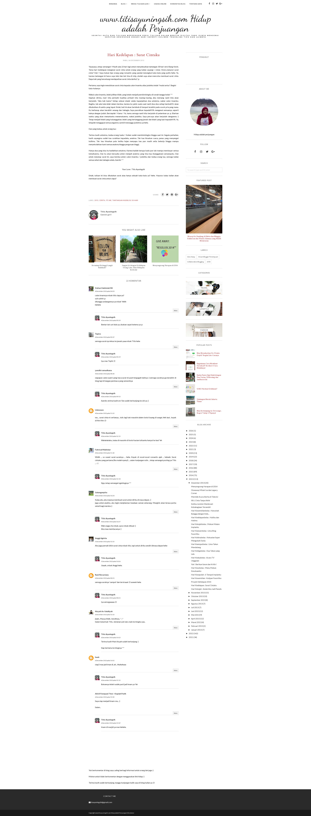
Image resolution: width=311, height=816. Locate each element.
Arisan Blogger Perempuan (208, 257)
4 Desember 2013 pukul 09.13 (111, 396)
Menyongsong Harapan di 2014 (204, 486)
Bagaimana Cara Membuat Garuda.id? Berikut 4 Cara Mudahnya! (207, 365)
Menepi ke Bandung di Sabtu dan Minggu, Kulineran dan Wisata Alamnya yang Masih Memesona (204, 238)
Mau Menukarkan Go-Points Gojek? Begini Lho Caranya (208, 354)
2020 (191, 453)
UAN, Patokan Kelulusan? (207, 389)
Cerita (102, 200)
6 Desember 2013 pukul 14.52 (104, 660)
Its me (109, 200)
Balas (175, 310)
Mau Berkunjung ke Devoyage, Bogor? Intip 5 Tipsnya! (209, 412)
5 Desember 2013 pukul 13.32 (104, 541)
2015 (191, 471)
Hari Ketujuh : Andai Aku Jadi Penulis (206, 589)
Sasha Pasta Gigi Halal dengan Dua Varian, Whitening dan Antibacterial (209, 377)
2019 (191, 456)
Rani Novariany (102, 575)
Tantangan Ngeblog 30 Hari (125, 200)
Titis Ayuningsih (108, 317)
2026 (191, 430)
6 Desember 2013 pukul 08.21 (111, 598)
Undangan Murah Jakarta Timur (207, 400)
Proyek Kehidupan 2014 (201, 582)
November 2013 (198, 592)
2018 (208, 262)
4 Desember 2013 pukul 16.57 (111, 522)
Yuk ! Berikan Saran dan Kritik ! (204, 564)
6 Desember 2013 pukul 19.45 (104, 697)
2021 (191, 449)
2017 (191, 464)
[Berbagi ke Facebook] (163, 195)
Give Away (191, 257)
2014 (191, 475)
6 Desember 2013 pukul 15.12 (111, 680)
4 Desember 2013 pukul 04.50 (104, 291)
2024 (191, 438)
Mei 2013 (195, 615)
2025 (191, 434)
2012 (191, 633)
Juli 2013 (195, 607)
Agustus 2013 (197, 603)
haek (97, 657)
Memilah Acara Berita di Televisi (204, 497)
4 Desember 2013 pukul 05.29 (111, 320)
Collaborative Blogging (195, 262)
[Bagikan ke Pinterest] (172, 195)
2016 (191, 468)
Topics (98, 334)
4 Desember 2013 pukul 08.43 (104, 374)
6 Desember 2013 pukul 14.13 (111, 637)
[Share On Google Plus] (176, 195)
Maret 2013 (196, 622)
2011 (191, 637)
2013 (96, 200)
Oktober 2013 (197, 596)
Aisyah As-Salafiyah (104, 611)
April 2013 (195, 618)
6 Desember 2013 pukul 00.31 (104, 578)
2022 (191, 445)
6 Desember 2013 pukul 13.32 (104, 614)
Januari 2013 (196, 630)
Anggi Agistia (101, 538)
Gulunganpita (101, 492)
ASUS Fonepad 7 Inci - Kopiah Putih (110, 693)
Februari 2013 (197, 626)
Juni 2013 (195, 611)
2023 (191, 442)
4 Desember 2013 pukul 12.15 (111, 436)
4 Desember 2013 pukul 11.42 (104, 453)
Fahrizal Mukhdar (103, 449)
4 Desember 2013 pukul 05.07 (104, 337)
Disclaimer (130, 813)
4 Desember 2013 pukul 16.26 (104, 496)
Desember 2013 (198, 483)
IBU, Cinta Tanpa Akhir (200, 500)
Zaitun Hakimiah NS (104, 288)
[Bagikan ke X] (167, 195)
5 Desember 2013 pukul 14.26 (111, 561)
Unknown (99, 410)
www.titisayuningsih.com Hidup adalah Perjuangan (155, 23)
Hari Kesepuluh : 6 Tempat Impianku (206, 574)
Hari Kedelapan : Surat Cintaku (204, 585)
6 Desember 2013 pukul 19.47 (111, 723)
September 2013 (198, 600)
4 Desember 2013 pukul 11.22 (104, 413)
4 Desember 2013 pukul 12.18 (111, 479)
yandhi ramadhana (103, 370)
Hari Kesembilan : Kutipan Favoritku (206, 578)
